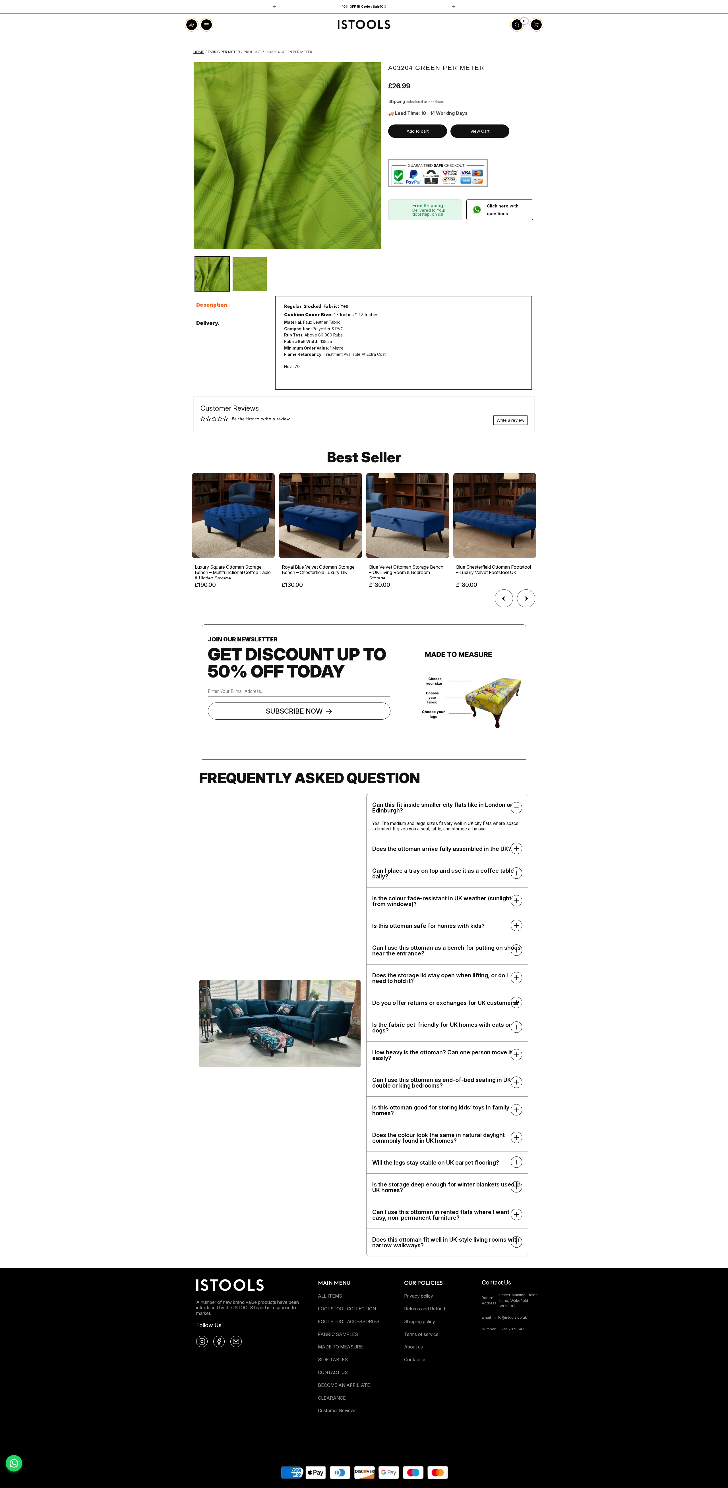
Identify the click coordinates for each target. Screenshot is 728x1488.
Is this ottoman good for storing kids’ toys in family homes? (440, 1110)
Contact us (415, 1359)
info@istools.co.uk (511, 1317)
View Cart (479, 131)
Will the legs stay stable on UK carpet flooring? (435, 1162)
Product (252, 52)
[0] (517, 30)
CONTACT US (333, 1372)
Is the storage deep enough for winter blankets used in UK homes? (446, 1187)
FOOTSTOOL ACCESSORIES (348, 1321)
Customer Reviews (337, 1410)
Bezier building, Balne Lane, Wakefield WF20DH (518, 1300)
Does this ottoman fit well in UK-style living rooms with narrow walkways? (446, 1242)
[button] (453, 6)
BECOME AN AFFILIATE (344, 1385)
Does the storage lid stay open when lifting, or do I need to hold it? (440, 978)
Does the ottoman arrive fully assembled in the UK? (441, 848)
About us (413, 1347)
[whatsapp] (14, 1463)
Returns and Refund (424, 1309)
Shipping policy (419, 1321)
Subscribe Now (294, 711)
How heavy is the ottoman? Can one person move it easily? (442, 1055)
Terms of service (421, 1334)
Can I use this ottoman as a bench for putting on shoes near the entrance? (446, 950)
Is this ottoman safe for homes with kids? (428, 925)
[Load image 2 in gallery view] (249, 274)
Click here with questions (502, 209)
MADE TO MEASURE (340, 1347)
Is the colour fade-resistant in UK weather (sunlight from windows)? (441, 901)
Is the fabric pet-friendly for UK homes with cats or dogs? (441, 1027)
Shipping (396, 101)
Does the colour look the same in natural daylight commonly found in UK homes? (438, 1138)
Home (198, 52)
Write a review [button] (510, 420)
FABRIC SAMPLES (338, 1334)
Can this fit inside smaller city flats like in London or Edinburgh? (442, 807)
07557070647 (511, 1329)
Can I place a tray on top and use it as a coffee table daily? (443, 873)
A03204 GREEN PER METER (289, 52)
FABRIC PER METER (224, 52)
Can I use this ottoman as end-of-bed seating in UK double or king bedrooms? (441, 1082)
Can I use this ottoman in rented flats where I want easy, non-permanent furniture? (440, 1215)
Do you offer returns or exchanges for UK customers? (445, 1002)
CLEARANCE (332, 1398)
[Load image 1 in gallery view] (212, 274)
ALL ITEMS (330, 1296)
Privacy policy (418, 1296)
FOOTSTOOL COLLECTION (347, 1309)
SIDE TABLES (333, 1359)
